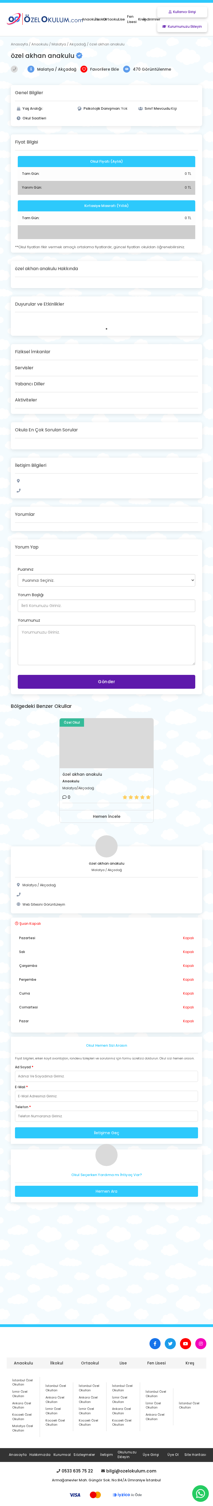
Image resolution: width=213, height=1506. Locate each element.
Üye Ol (173, 1454)
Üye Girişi (151, 1454)
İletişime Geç (106, 1133)
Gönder (106, 682)
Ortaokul (90, 1363)
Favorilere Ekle (104, 69)
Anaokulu (23, 1363)
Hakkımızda (40, 1454)
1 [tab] (106, 329)
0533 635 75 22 (77, 1471)
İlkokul (56, 1363)
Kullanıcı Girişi (184, 11)
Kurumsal (62, 1454)
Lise (123, 1363)
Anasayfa (18, 1454)
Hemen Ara (106, 1191)
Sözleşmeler (84, 1454)
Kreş (190, 1363)
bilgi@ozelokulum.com (131, 1471)
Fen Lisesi (156, 1363)
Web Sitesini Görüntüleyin (43, 904)
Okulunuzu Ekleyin (127, 1454)
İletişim (106, 1454)
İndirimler (152, 19)
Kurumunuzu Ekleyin (185, 26)
